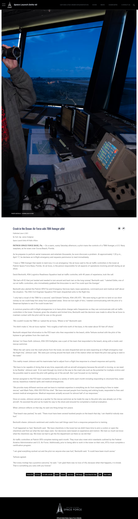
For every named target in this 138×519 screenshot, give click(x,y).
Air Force (37, 474)
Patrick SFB (30, 474)
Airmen (63, 474)
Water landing (107, 474)
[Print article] (119, 228)
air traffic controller (48, 474)
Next (129, 113)
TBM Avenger (79, 474)
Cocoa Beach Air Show (91, 474)
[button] (3, 5)
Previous (8, 113)
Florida (57, 474)
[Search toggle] (134, 5)
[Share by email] (123, 228)
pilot (100, 474)
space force (70, 474)
